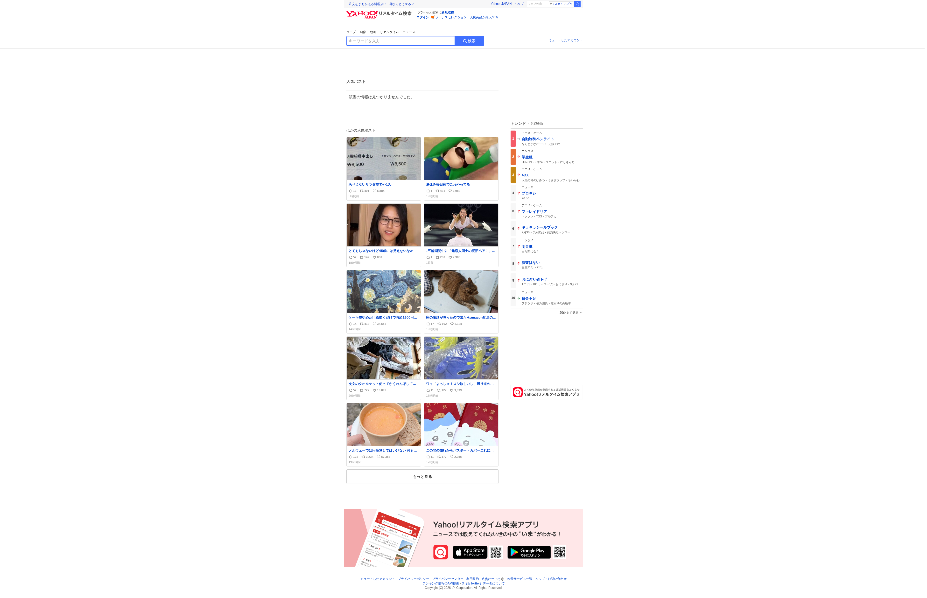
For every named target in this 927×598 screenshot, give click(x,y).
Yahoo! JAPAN (501, 4)
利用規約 (472, 579)
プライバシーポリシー (413, 579)
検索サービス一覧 (519, 579)
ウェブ (351, 32)
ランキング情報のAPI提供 (440, 583)
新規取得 (448, 12)
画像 (363, 32)
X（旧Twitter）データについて (483, 583)
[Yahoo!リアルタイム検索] (379, 12)
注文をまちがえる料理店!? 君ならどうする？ (381, 4)
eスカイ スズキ (563, 4)
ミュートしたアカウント (565, 40)
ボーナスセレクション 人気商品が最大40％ (466, 17)
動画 (373, 32)
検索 (472, 41)
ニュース (409, 32)
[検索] (577, 4)
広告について (491, 579)
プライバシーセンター (448, 579)
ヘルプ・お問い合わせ (551, 579)
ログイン (422, 17)
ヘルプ (519, 4)
